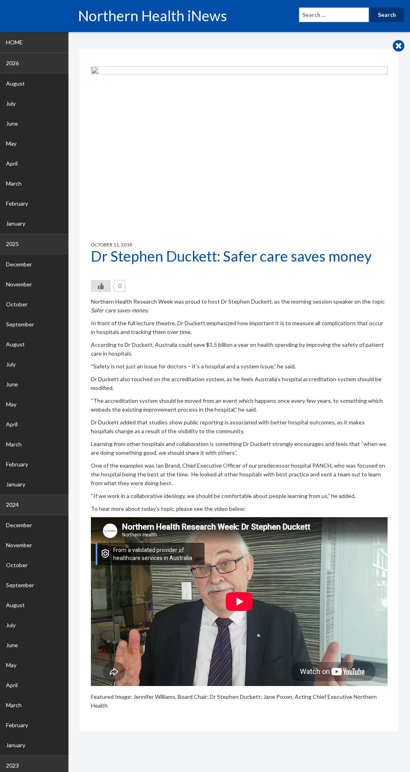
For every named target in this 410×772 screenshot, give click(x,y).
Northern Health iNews (152, 15)
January (15, 223)
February (17, 203)
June (12, 123)
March (14, 183)
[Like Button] (101, 286)
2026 (12, 63)
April (12, 163)
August (15, 83)
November (19, 284)
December (19, 264)
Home (14, 42)
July (11, 103)
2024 (12, 504)
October (17, 304)
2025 (12, 243)
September (20, 324)
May (11, 143)
